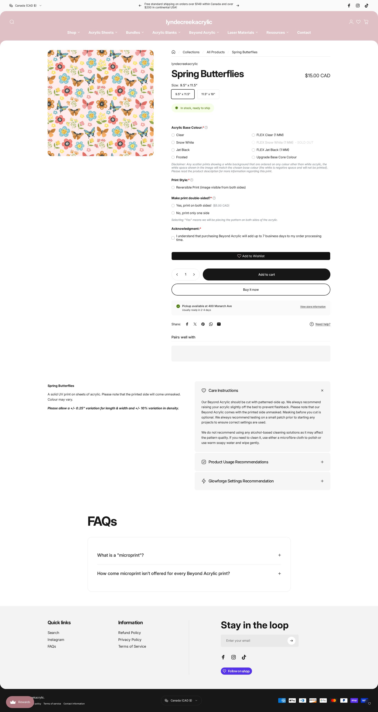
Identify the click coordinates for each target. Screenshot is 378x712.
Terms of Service (132, 646)
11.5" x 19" (208, 94)
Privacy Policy (129, 640)
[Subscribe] (291, 641)
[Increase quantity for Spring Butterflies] (194, 274)
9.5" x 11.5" (182, 94)
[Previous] (140, 5)
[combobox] (26, 5)
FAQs (52, 646)
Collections (191, 52)
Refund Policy (129, 633)
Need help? (322, 324)
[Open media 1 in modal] (101, 103)
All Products (216, 52)
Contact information (74, 703)
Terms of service (52, 703)
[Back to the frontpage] (173, 52)
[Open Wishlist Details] (358, 22)
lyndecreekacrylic (189, 21)
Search (53, 633)
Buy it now (251, 290)
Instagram (56, 640)
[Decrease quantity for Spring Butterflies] (176, 274)
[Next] (237, 5)
